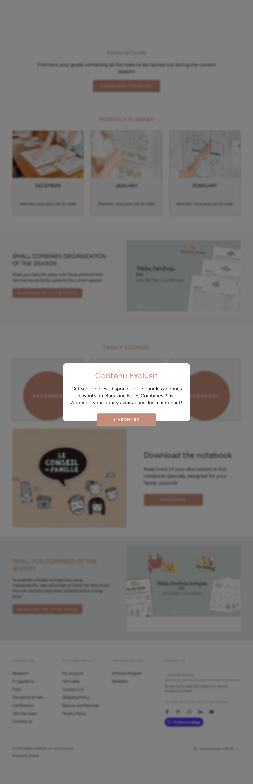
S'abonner (126, 419)
